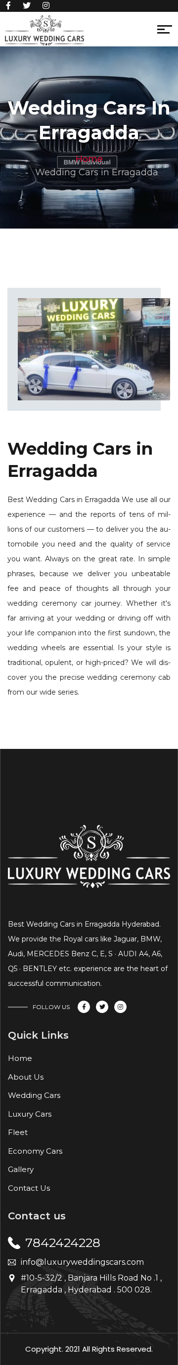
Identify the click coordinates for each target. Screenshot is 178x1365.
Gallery (21, 1169)
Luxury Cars (29, 1114)
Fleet (18, 1132)
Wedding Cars (34, 1095)
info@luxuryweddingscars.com (82, 1262)
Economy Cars (35, 1151)
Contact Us (29, 1188)
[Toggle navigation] (90, 31)
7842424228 (62, 1242)
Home (89, 159)
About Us (26, 1077)
